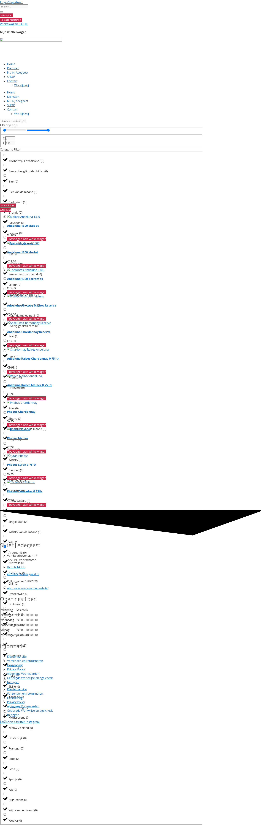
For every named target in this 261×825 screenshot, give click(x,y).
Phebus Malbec (17, 438)
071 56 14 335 (16, 567)
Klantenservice (17, 657)
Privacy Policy (16, 669)
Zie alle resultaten (11, 19)
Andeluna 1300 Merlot (22, 252)
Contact (12, 81)
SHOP (11, 77)
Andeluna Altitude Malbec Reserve (31, 305)
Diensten (13, 68)
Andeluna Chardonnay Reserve (29, 332)
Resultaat (6, 15)
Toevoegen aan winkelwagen (26, 239)
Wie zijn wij (21, 85)
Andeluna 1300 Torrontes (25, 279)
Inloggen (13, 682)
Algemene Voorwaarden (23, 674)
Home (11, 64)
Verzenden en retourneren (25, 661)
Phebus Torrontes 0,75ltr (24, 491)
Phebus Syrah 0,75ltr (21, 465)
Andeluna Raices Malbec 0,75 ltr (29, 385)
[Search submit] (1, 11)
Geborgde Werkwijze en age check (30, 678)
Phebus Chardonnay (21, 412)
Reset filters (7, 205)
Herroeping (15, 665)
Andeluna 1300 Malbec (23, 226)
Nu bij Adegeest (17, 72)
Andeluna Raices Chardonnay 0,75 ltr (33, 359)
